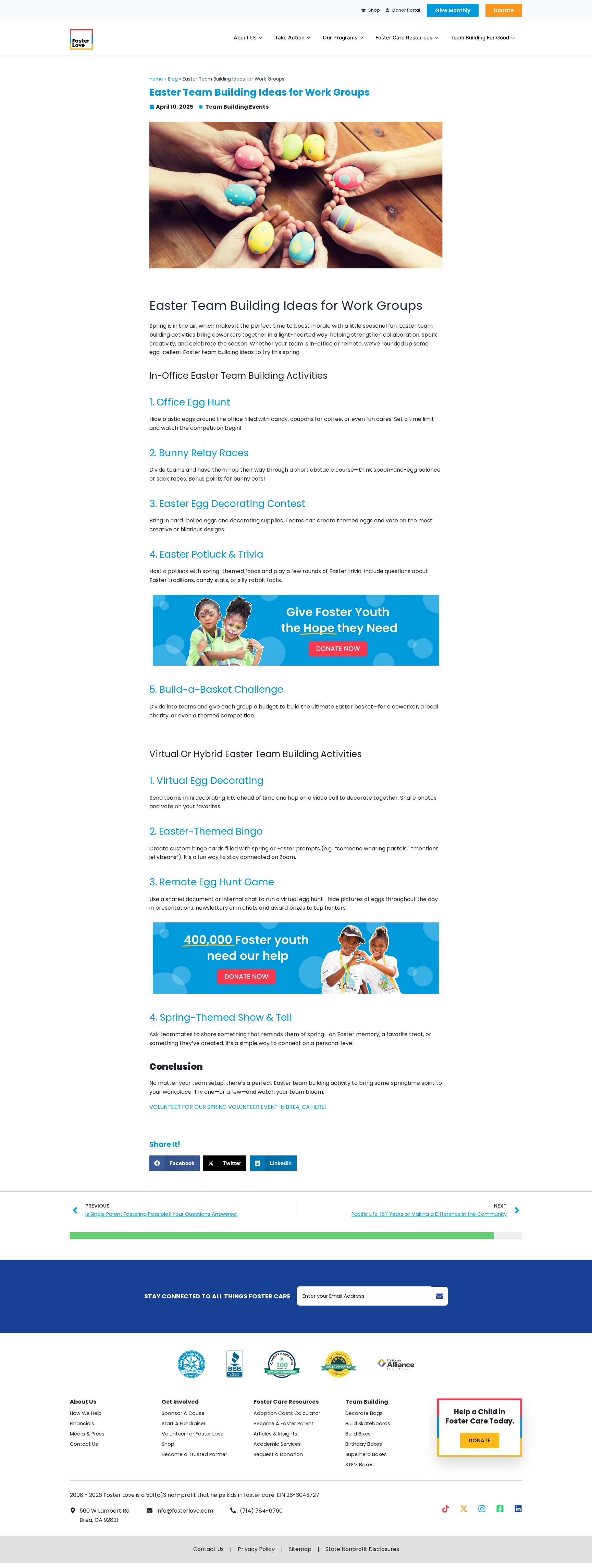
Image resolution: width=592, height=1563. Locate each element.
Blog (173, 79)
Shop (168, 1444)
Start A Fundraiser (184, 1423)
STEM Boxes (359, 1464)
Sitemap (300, 1549)
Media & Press (87, 1433)
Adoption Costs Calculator (287, 1413)
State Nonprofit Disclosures (362, 1549)
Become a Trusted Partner (194, 1454)
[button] (174, 1163)
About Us (245, 37)
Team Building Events (237, 107)
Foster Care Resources (403, 37)
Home (156, 79)
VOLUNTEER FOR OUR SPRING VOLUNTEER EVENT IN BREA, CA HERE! (237, 1107)
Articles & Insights (275, 1433)
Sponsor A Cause (183, 1413)
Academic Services (277, 1444)
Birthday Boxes (363, 1444)
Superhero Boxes (366, 1454)
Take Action (290, 37)
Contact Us (84, 1444)
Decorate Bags (364, 1413)
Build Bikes (358, 1433)
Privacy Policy (256, 1549)
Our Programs (340, 37)
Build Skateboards (367, 1423)
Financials (82, 1423)
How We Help (86, 1413)
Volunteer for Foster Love (193, 1433)
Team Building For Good (480, 37)
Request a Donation (278, 1454)
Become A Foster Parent (283, 1423)
